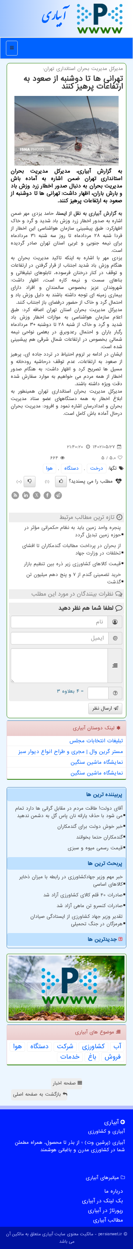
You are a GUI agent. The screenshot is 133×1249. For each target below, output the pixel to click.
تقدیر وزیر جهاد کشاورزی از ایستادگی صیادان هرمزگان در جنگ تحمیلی (76, 920)
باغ (92, 1057)
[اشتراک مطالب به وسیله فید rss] (15, 495)
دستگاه (71, 468)
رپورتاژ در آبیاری (105, 1210)
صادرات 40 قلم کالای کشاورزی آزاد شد (83, 895)
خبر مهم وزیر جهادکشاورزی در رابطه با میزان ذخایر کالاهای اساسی (71, 880)
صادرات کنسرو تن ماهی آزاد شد (90, 905)
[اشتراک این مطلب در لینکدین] (25, 495)
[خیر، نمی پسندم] (29, 481)
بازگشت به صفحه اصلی (38, 1094)
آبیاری (54, 18)
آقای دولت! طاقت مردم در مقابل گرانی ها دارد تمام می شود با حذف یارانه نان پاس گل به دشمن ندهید (69, 812)
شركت (65, 1047)
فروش (113, 1057)
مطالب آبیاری (108, 1220)
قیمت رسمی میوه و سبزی (95, 848)
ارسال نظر (103, 708)
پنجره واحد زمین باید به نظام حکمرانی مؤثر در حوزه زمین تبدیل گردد (72, 531)
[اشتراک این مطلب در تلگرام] (58, 495)
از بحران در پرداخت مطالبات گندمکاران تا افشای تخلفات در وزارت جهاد (71, 549)
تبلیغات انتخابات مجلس (96, 741)
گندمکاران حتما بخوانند (99, 837)
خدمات (69, 1057)
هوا (49, 468)
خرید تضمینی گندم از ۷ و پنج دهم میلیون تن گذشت (73, 578)
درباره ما (113, 1191)
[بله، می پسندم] (61, 481)
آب (117, 1047)
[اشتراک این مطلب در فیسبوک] (47, 495)
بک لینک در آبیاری (102, 1201)
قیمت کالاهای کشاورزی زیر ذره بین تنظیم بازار (72, 563)
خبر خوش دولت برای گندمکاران (90, 826)
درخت (96, 468)
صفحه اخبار (65, 1083)
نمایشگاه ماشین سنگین (97, 762)
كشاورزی (93, 1047)
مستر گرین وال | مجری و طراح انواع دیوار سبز (70, 751)
